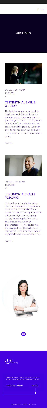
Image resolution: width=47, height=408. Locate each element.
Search (40, 392)
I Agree (35, 386)
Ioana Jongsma (16, 90)
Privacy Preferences (14, 386)
